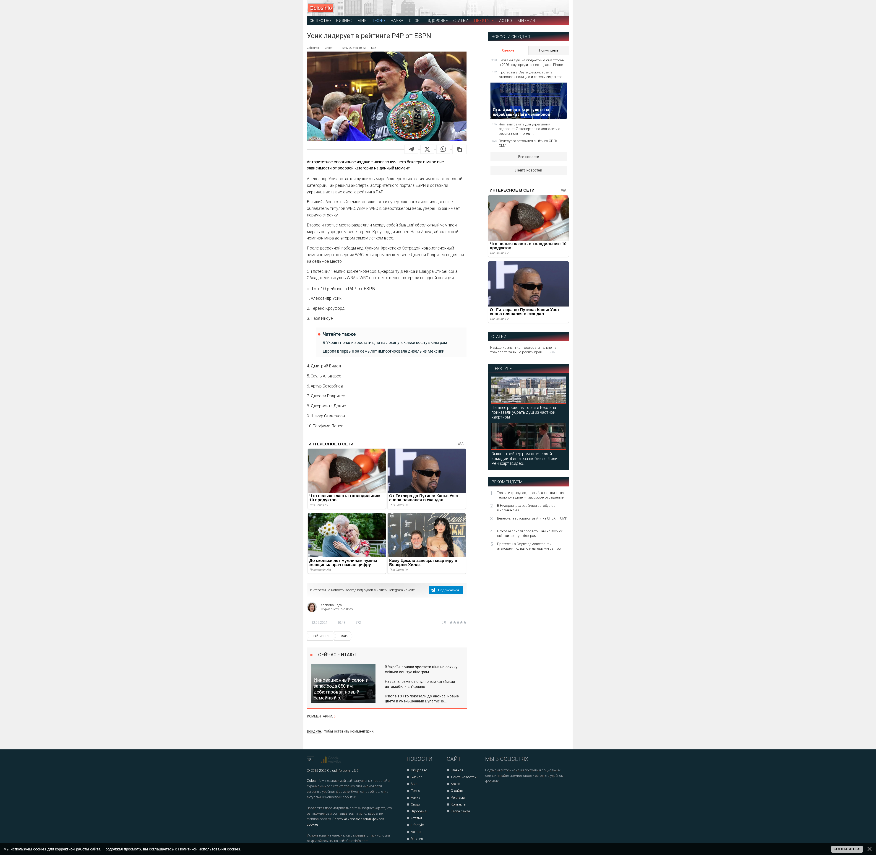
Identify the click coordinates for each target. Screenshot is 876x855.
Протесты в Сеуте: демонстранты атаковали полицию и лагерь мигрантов (531, 74)
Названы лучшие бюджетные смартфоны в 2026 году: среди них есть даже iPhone (532, 62)
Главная (457, 770)
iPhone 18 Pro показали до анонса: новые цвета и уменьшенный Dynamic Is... (422, 698)
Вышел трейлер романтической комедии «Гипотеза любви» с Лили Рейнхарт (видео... (524, 458)
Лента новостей (528, 170)
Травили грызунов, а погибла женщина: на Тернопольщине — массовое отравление (530, 495)
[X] (427, 149)
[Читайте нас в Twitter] (504, 793)
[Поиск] (545, 8)
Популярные (548, 50)
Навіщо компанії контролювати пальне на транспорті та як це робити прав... (523, 350)
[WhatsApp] (443, 149)
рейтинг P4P (321, 635)
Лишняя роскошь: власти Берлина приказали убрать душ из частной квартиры (523, 412)
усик (344, 635)
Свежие (508, 50)
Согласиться (847, 849)
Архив (455, 784)
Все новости (528, 157)
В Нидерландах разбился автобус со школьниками (526, 508)
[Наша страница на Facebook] (490, 793)
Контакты (458, 804)
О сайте (457, 791)
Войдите (314, 731)
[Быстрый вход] (561, 8)
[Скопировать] (459, 149)
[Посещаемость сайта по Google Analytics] (331, 759)
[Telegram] (411, 149)
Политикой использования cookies (209, 849)
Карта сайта (460, 811)
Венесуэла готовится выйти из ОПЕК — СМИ (530, 143)
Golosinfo (321, 8)
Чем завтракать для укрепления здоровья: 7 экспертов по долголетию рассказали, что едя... (529, 128)
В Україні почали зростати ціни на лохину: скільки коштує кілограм (385, 342)
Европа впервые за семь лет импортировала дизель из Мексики (383, 351)
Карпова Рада (331, 605)
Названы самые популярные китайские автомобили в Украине (420, 684)
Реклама (458, 797)
